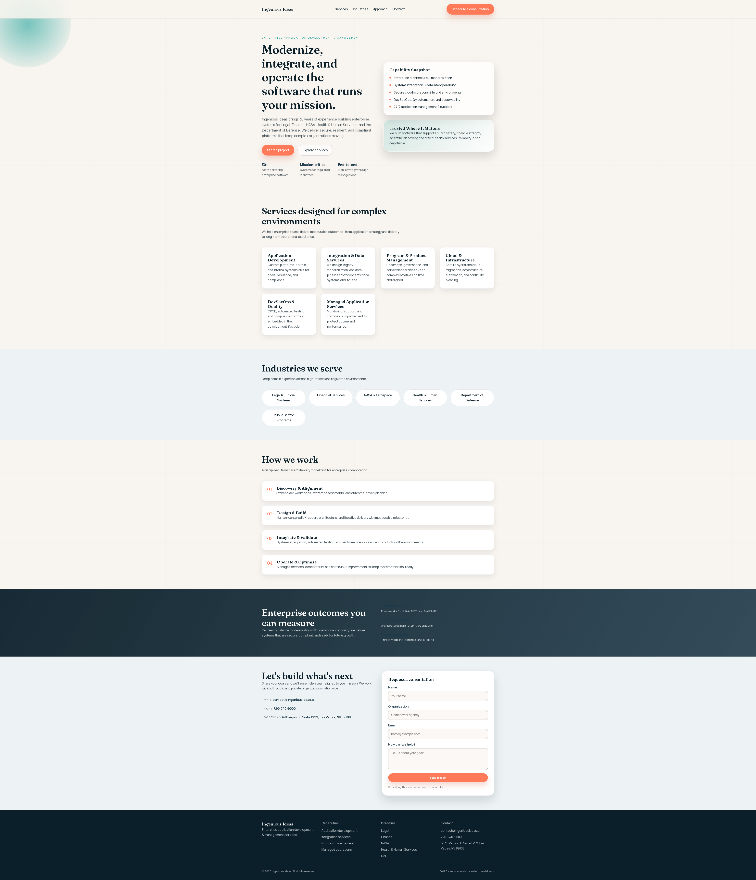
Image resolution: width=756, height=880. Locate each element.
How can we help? (401, 744)
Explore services (315, 150)
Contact (398, 9)
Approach (380, 9)
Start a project (278, 150)
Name (392, 687)
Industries (360, 9)
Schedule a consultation (470, 9)
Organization (398, 706)
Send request (438, 777)
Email (392, 725)
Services (341, 9)
